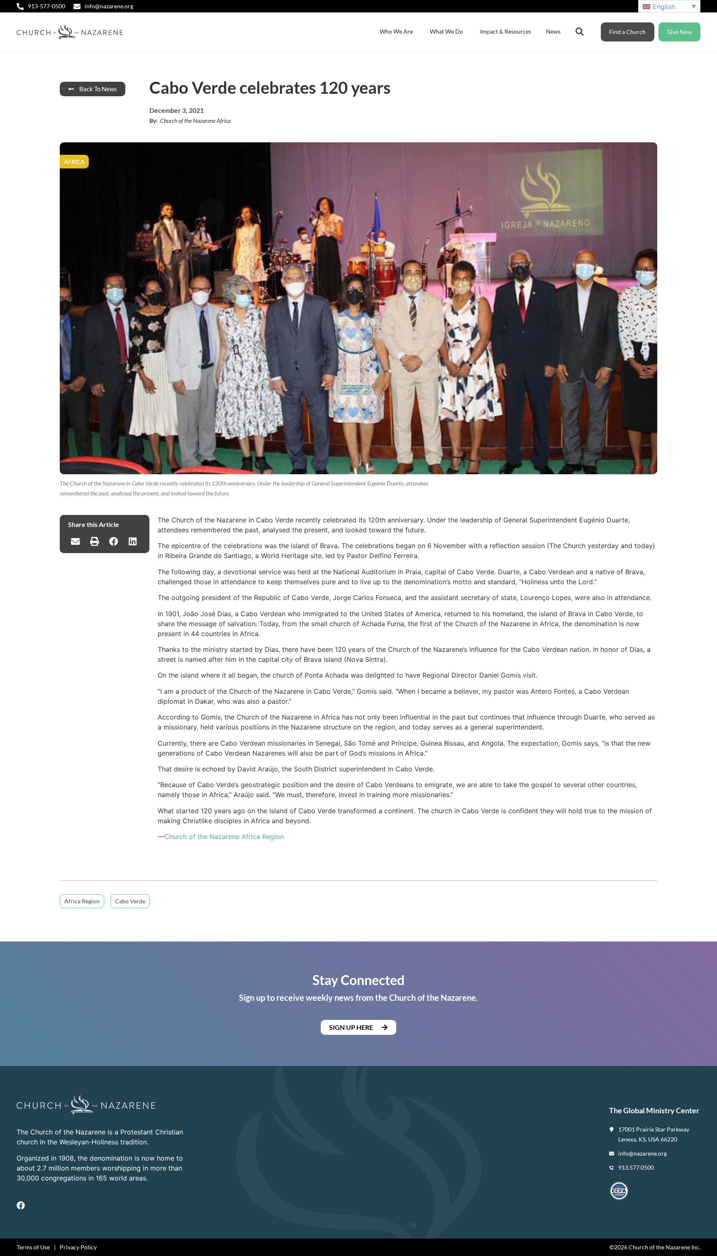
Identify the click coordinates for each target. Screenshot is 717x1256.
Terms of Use (33, 1247)
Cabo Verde (130, 901)
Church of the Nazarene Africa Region (224, 836)
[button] (75, 541)
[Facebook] (21, 1205)
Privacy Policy (78, 1247)
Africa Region (82, 901)
